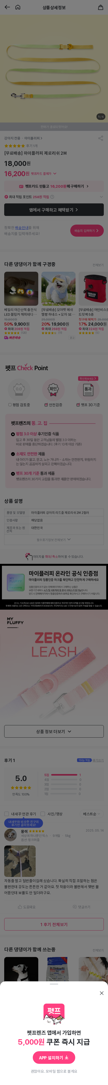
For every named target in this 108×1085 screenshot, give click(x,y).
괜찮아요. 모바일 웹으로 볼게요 (54, 1071)
